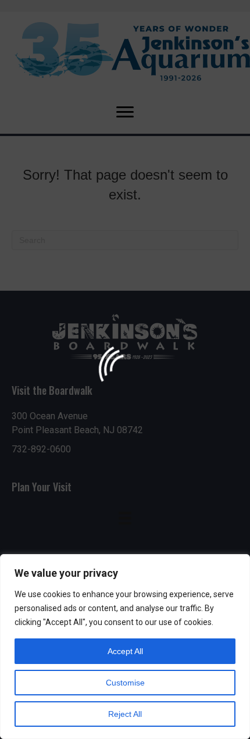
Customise (125, 682)
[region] (125, 646)
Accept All (125, 651)
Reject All (125, 714)
